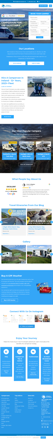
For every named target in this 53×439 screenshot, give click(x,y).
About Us (30, 398)
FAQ (16, 398)
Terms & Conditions (32, 406)
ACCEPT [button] (43, 437)
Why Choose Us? (32, 402)
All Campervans (5, 398)
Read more (5, 233)
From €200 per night (26, 158)
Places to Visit (6, 231)
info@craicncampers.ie (20, 1)
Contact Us (30, 408)
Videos (16, 400)
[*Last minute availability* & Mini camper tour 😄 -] (14, 318)
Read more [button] (25, 196)
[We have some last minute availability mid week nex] (30, 318)
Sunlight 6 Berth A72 (6, 415)
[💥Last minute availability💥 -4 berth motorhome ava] (22, 318)
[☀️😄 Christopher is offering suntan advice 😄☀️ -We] (46, 318)
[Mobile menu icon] (50, 6)
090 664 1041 (32, 1)
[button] (1, 222)
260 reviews (14, 191)
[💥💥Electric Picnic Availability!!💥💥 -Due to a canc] (6, 318)
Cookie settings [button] (36, 437)
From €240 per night (43, 158)
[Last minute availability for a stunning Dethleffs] (38, 318)
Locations (30, 400)
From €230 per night (9, 158)
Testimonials (31, 404)
